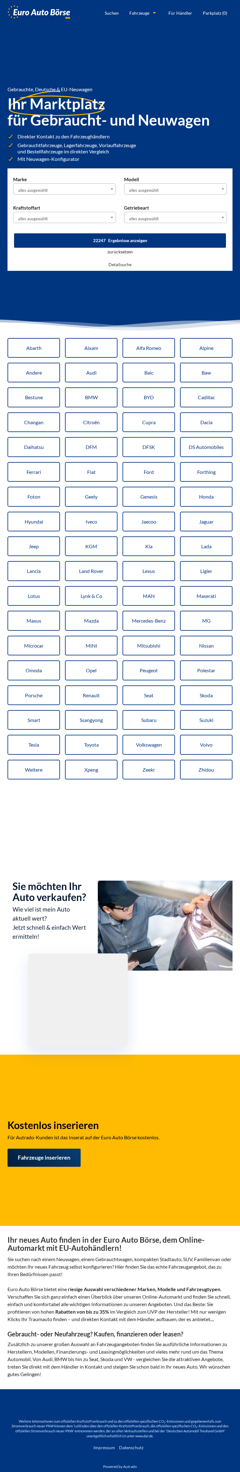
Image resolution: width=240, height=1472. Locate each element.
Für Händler (180, 13)
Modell (131, 179)
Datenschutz (131, 1447)
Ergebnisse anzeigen (120, 240)
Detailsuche (120, 264)
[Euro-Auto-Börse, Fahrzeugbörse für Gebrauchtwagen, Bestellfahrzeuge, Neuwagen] (39, 13)
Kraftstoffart (26, 208)
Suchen (112, 13)
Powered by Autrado (120, 1466)
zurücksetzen (120, 251)
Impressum (104, 1447)
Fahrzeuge (139, 13)
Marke (20, 179)
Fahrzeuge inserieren (44, 1157)
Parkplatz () (215, 13)
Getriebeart (136, 208)
